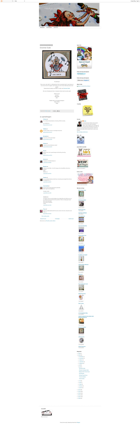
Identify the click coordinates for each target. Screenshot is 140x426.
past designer (49, 27)
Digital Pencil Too (82, 293)
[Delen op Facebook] (57, 111)
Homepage (57, 218)
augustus (81, 363)
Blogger (78, 422)
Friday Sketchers (82, 346)
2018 (79, 353)
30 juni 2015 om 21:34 (47, 124)
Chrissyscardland (82, 200)
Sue (44, 150)
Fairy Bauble (81, 373)
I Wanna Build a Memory (83, 264)
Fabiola (44, 128)
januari (80, 387)
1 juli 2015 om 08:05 (47, 162)
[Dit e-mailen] (53, 111)
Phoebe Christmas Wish (84, 370)
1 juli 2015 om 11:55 (47, 193)
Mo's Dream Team (82, 190)
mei (80, 380)
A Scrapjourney (81, 216)
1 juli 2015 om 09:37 (47, 182)
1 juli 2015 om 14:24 (47, 205)
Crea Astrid (45, 185)
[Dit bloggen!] (55, 111)
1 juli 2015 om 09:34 (47, 173)
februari (81, 385)
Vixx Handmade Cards (83, 283)
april (80, 382)
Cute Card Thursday (82, 225)
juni (80, 366)
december (81, 356)
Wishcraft (80, 274)
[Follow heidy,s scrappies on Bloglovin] (81, 74)
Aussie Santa (81, 378)
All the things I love (82, 235)
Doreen (44, 159)
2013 (79, 391)
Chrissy (44, 119)
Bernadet (45, 136)
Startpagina (42, 27)
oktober (80, 360)
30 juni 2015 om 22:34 (47, 146)
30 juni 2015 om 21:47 (47, 132)
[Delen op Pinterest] (59, 111)
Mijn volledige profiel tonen (82, 132)
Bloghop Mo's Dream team (84, 371)
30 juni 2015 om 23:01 (47, 155)
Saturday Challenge (82, 212)
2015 (79, 355)
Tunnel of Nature (82, 376)
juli (80, 365)
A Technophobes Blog (83, 313)
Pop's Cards (81, 303)
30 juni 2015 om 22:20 (47, 139)
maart (80, 384)
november (81, 358)
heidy (85, 121)
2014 (79, 389)
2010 (79, 396)
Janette (44, 177)
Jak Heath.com (81, 245)
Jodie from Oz (81, 336)
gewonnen (56, 27)
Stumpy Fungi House (83, 375)
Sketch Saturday (81, 209)
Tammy (44, 143)
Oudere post (71, 218)
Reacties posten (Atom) (50, 220)
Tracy (44, 209)
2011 (79, 394)
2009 (79, 398)
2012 (79, 393)
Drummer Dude (66, 88)
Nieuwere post (43, 218)
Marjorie (45, 166)
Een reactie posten (45, 216)
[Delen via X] (56, 111)
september (81, 361)
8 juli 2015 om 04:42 (47, 213)
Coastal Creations (82, 327)
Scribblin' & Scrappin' (82, 254)
